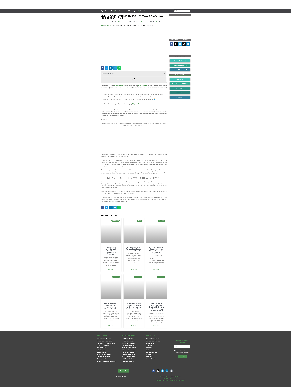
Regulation (108, 25)
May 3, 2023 (136, 104)
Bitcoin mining (142, 85)
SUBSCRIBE (182, 356)
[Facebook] (171, 44)
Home (102, 25)
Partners (176, 380)
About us (181, 380)
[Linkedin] (188, 44)
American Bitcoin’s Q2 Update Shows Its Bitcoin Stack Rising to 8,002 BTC (156, 250)
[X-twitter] (176, 44)
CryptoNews (118, 11)
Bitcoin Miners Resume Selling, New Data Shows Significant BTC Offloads (111, 250)
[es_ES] (150, 11)
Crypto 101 (135, 11)
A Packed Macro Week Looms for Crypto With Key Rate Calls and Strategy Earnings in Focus (156, 307)
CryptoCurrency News (107, 11)
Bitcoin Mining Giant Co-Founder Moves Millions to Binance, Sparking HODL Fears (133, 306)
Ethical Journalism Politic (170, 378)
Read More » (111, 269)
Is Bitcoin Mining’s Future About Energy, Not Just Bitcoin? (133, 249)
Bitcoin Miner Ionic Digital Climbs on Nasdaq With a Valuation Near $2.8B (111, 306)
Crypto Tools (144, 11)
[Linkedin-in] (166, 370)
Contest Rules (169, 380)
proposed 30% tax (119, 85)
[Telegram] (180, 44)
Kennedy (111, 110)
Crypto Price (127, 11)
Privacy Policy (164, 376)
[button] (102, 68)
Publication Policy (175, 376)
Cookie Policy (160, 380)
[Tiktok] (184, 44)
